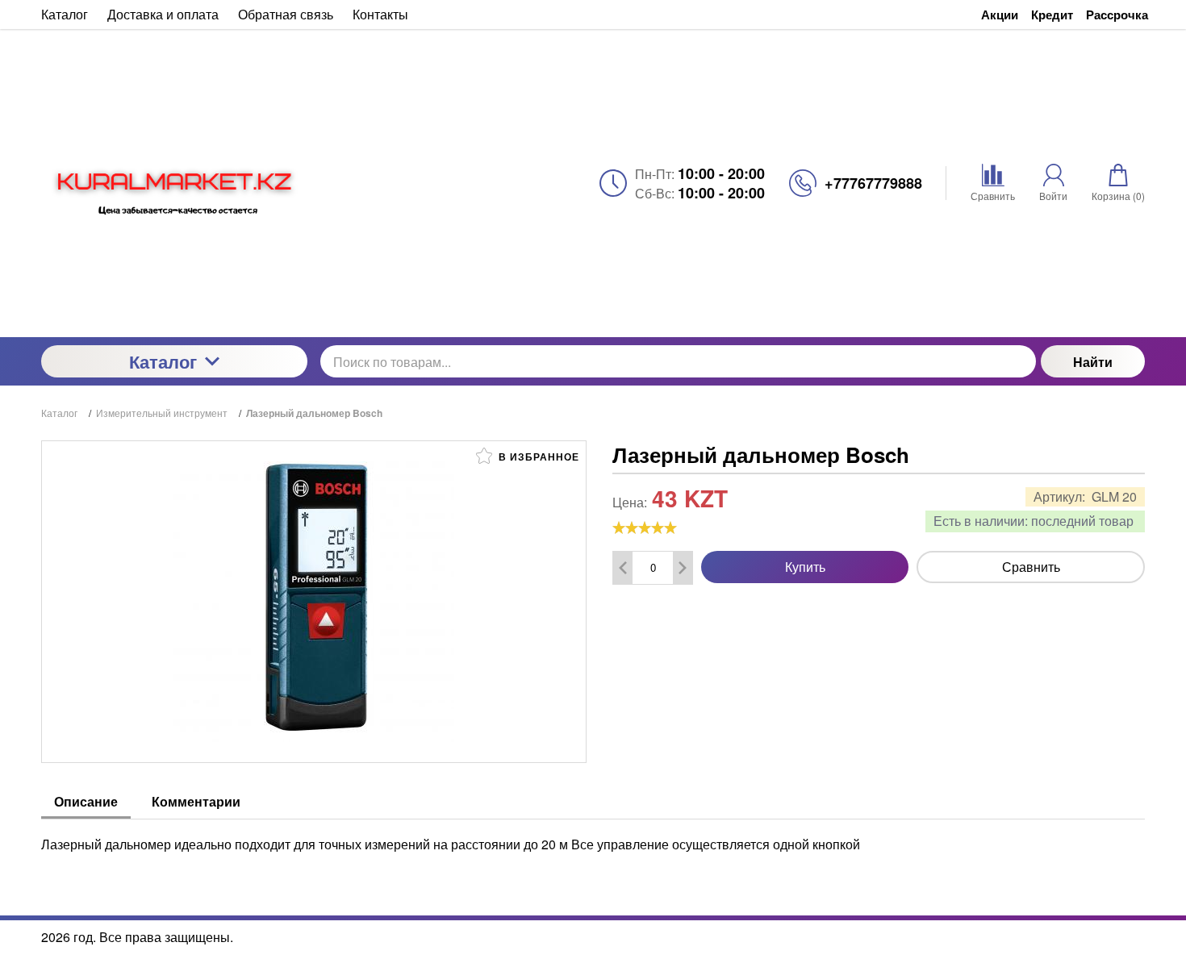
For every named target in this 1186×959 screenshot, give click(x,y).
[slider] (644, 527)
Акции (999, 14)
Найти (1093, 361)
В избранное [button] (537, 456)
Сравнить (1031, 566)
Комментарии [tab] (196, 801)
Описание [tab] (86, 801)
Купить (805, 566)
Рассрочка (1117, 14)
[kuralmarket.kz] (174, 183)
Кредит (1052, 14)
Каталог (163, 361)
